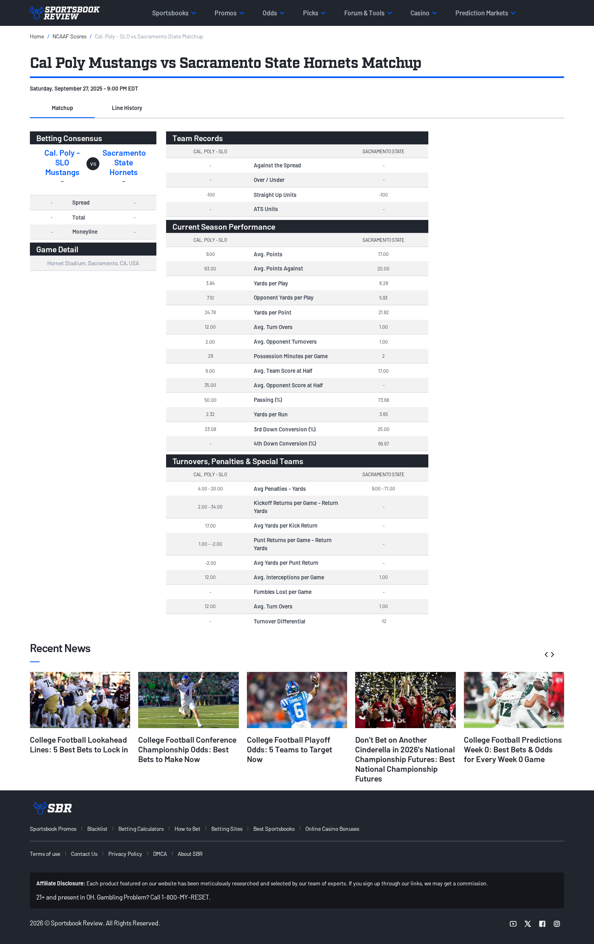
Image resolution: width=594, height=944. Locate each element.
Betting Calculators (141, 828)
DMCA (160, 853)
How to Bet (187, 828)
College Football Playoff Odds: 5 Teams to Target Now (289, 749)
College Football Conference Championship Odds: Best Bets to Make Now (187, 749)
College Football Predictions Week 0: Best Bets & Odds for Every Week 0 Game (513, 749)
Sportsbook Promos (53, 828)
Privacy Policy (125, 853)
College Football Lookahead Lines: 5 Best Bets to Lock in (79, 744)
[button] (62, 108)
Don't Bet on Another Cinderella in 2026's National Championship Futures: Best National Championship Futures (405, 759)
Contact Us (84, 853)
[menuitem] (58, 828)
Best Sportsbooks (274, 828)
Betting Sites (226, 828)
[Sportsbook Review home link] (52, 808)
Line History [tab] (127, 107)
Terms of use (45, 853)
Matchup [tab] (62, 107)
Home (37, 36)
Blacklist (97, 828)
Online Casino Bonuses (332, 828)
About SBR (190, 853)
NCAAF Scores (69, 36)
